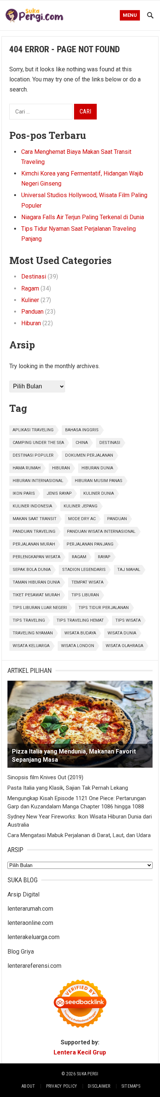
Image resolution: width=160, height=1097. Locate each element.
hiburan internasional (38, 480)
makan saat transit (35, 518)
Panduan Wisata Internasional (101, 531)
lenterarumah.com (30, 908)
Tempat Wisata (87, 582)
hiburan (61, 468)
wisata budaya (80, 633)
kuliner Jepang (80, 506)
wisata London (77, 645)
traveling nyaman (33, 633)
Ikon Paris (24, 493)
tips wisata (128, 620)
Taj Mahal (128, 569)
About (28, 1086)
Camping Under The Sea (38, 442)
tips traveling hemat (80, 620)
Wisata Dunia (122, 633)
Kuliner (30, 300)
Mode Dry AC (82, 518)
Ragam (30, 288)
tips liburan (85, 595)
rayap (104, 556)
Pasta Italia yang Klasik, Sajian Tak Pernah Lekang (67, 787)
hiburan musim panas (98, 480)
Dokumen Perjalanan (89, 455)
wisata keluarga (31, 645)
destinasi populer (33, 455)
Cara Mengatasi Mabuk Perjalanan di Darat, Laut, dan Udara (79, 835)
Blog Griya (20, 951)
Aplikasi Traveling (33, 430)
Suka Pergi (87, 1073)
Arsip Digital (23, 894)
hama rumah (27, 468)
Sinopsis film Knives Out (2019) (45, 777)
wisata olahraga (124, 645)
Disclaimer (99, 1086)
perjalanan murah (34, 544)
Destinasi (33, 276)
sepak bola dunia (32, 569)
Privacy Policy (61, 1086)
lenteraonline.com (30, 922)
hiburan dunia (97, 468)
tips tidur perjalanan (104, 607)
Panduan (32, 311)
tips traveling (29, 620)
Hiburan (31, 323)
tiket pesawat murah (36, 595)
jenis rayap (59, 493)
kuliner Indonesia (32, 506)
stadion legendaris (84, 569)
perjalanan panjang (90, 544)
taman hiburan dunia (36, 582)
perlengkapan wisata (36, 556)
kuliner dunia (98, 493)
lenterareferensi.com (34, 965)
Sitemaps (130, 1086)
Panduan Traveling (34, 531)
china (82, 442)
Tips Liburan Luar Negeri (40, 607)
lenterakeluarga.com (33, 937)
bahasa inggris (82, 430)
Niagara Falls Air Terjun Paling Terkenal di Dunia (82, 217)
